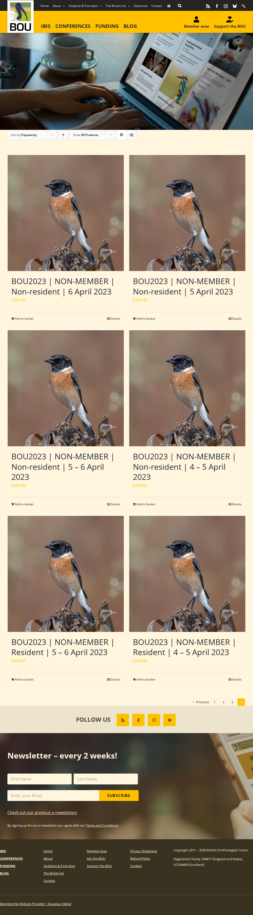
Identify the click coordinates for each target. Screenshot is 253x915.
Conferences (11, 858)
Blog (4, 873)
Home (48, 851)
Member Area (97, 851)
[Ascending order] (63, 135)
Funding (7, 866)
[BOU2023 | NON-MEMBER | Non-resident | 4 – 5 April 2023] (187, 388)
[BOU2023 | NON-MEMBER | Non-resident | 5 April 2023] (187, 213)
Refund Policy (140, 858)
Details (115, 318)
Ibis (3, 851)
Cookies (136, 866)
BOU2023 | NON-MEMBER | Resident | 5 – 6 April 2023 (63, 647)
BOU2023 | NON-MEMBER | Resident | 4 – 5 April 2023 (184, 647)
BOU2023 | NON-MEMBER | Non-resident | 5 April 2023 (184, 286)
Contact (49, 880)
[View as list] (131, 135)
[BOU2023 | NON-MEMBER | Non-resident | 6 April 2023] (66, 213)
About (48, 858)
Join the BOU (96, 858)
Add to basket (24, 318)
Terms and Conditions (102, 825)
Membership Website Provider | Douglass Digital (35, 904)
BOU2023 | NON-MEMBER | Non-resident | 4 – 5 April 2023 (184, 466)
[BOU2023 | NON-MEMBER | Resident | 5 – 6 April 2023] (66, 574)
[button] (179, 5)
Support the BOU (99, 866)
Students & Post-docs (59, 866)
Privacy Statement (143, 851)
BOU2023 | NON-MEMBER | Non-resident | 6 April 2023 (63, 286)
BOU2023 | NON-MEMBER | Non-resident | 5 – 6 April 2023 (63, 466)
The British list (53, 873)
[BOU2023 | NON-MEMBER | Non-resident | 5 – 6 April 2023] (66, 388)
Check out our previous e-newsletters (42, 812)
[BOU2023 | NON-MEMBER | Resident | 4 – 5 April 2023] (187, 574)
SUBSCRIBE (118, 795)
